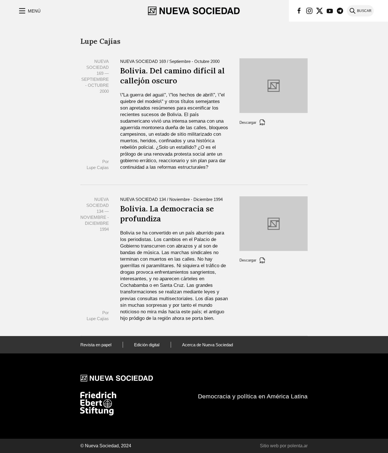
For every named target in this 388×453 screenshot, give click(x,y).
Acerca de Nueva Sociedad (207, 344)
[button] (29, 11)
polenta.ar (297, 445)
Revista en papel (95, 344)
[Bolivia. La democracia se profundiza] (273, 223)
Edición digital (146, 344)
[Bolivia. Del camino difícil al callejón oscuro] (273, 85)
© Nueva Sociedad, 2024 (105, 445)
